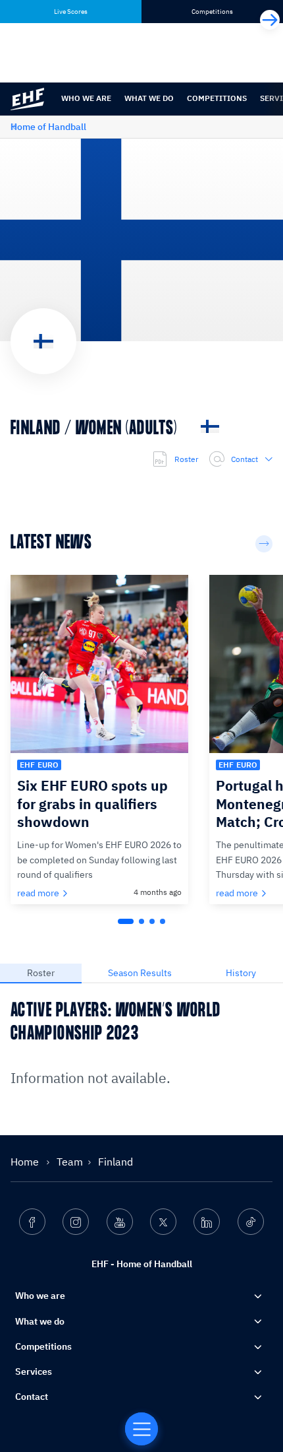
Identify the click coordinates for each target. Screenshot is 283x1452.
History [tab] (241, 973)
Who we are (86, 98)
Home (26, 1161)
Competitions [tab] (212, 11)
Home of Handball (48, 127)
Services (33, 1371)
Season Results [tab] (140, 973)
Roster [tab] (41, 973)
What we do (149, 98)
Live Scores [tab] (71, 11)
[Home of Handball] (141, 1428)
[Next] (270, 20)
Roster (186, 459)
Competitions (217, 98)
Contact (244, 459)
